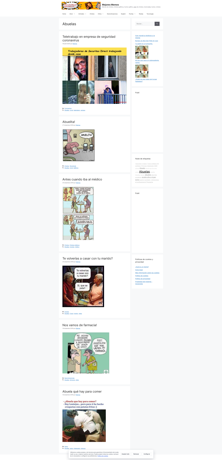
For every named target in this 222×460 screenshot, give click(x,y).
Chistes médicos (75, 245)
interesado (77, 448)
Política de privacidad (142, 279)
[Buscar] (157, 24)
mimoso (83, 448)
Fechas (131, 14)
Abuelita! (68, 122)
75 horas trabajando (147, 166)
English (123, 14)
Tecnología (150, 14)
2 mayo (144, 164)
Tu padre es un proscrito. (144, 44)
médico (77, 247)
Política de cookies (141, 276)
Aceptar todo (125, 454)
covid (71, 110)
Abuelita (152, 172)
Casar (71, 313)
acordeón (147, 180)
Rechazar (136, 454)
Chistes (92, 14)
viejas (80, 313)
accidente (138, 177)
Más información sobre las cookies (147, 273)
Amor (71, 14)
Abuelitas (137, 175)
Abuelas (66, 110)
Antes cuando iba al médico (82, 179)
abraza (137, 168)
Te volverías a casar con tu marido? (87, 258)
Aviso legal (139, 270)
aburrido (154, 175)
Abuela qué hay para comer (82, 391)
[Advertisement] (147, 123)
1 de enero (138, 164)
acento (142, 180)
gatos (71, 448)
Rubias (141, 14)
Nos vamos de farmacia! (79, 325)
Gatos (66, 446)
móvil (71, 168)
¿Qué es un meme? (142, 267)
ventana (83, 110)
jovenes (72, 247)
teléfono (76, 168)
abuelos (148, 175)
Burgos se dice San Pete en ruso (146, 41)
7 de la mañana (152, 164)
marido (76, 313)
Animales (81, 14)
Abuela (142, 168)
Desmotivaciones (112, 14)
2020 (155, 166)
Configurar (147, 454)
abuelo (143, 175)
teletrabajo (77, 110)
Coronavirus (68, 108)
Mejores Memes (110, 4)
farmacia (72, 380)
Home (64, 14)
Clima (99, 14)
